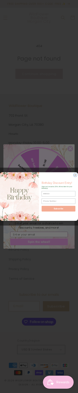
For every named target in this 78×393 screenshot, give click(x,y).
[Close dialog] (75, 175)
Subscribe (58, 209)
